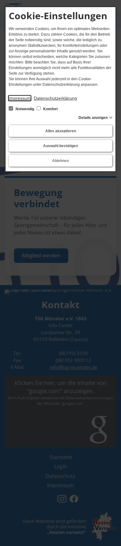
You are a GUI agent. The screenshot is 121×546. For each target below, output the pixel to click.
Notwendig (25, 109)
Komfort (50, 109)
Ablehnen (60, 161)
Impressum (20, 98)
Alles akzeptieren (60, 131)
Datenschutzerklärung (55, 98)
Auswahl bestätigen (60, 146)
